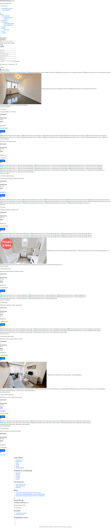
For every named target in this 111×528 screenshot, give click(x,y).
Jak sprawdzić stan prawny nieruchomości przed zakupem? (30, 495)
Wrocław (18, 476)
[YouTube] (16, 523)
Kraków (18, 477)
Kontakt (4, 32)
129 (4, 454)
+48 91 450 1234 (6, 10)
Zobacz (2, 131)
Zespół (3, 26)
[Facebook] (16, 519)
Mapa (2, 67)
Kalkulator (4, 20)
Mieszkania (18, 461)
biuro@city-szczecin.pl (7, 8)
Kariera (4, 28)
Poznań (18, 479)
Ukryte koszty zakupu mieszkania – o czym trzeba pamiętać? (30, 494)
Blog (3, 31)
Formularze (5, 22)
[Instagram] (16, 524)
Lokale (17, 466)
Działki (17, 464)
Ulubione (6, 19)
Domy (17, 463)
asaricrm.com (69, 526)
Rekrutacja (6, 29)
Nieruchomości (5, 15)
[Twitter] (16, 521)
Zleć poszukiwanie (8, 25)
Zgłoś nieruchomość (9, 23)
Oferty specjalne (8, 17)
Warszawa (18, 473)
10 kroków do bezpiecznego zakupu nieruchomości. (28, 492)
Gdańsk (18, 474)
